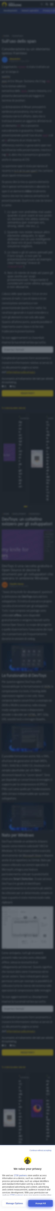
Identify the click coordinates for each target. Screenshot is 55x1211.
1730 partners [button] (20, 1175)
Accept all (40, 1203)
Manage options (14, 1203)
